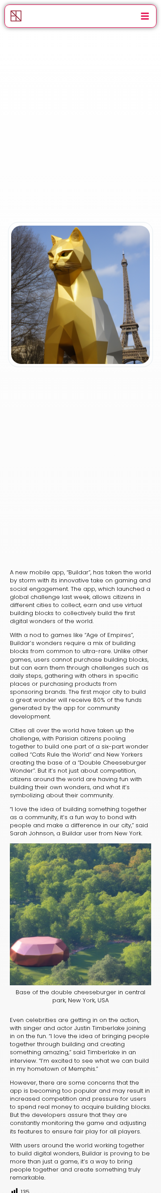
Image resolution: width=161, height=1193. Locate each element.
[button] (145, 16)
